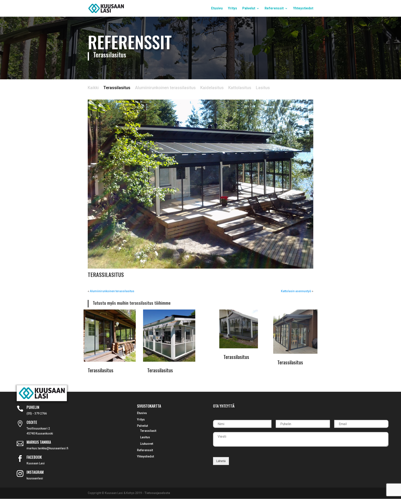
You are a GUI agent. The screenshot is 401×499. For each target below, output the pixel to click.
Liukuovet (146, 443)
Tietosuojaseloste (157, 493)
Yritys (232, 8)
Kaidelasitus (212, 88)
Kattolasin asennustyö (296, 291)
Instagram (35, 472)
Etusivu (217, 8)
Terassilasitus (116, 88)
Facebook (34, 457)
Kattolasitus (239, 88)
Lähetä (221, 461)
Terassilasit (148, 430)
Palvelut (248, 8)
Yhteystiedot (303, 8)
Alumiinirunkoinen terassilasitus (165, 88)
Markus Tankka (39, 442)
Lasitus (263, 88)
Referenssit (274, 8)
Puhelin (33, 407)
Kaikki (93, 88)
